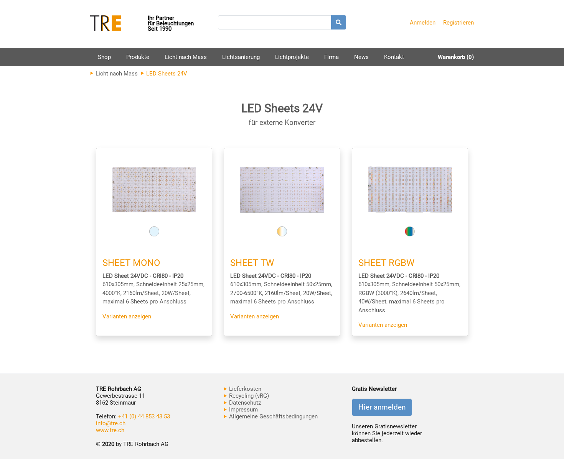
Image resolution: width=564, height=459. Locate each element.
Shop (104, 57)
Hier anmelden (382, 407)
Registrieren (458, 22)
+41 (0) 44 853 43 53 (144, 416)
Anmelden (422, 22)
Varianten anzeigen (126, 316)
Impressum (243, 409)
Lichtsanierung (241, 57)
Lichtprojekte (292, 57)
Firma (331, 57)
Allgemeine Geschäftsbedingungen (273, 416)
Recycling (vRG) (248, 395)
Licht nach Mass (186, 57)
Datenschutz (244, 402)
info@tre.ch (110, 423)
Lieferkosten (244, 388)
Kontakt (394, 57)
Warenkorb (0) (456, 57)
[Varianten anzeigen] (154, 189)
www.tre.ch (110, 430)
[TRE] (119, 24)
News (361, 57)
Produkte (137, 60)
